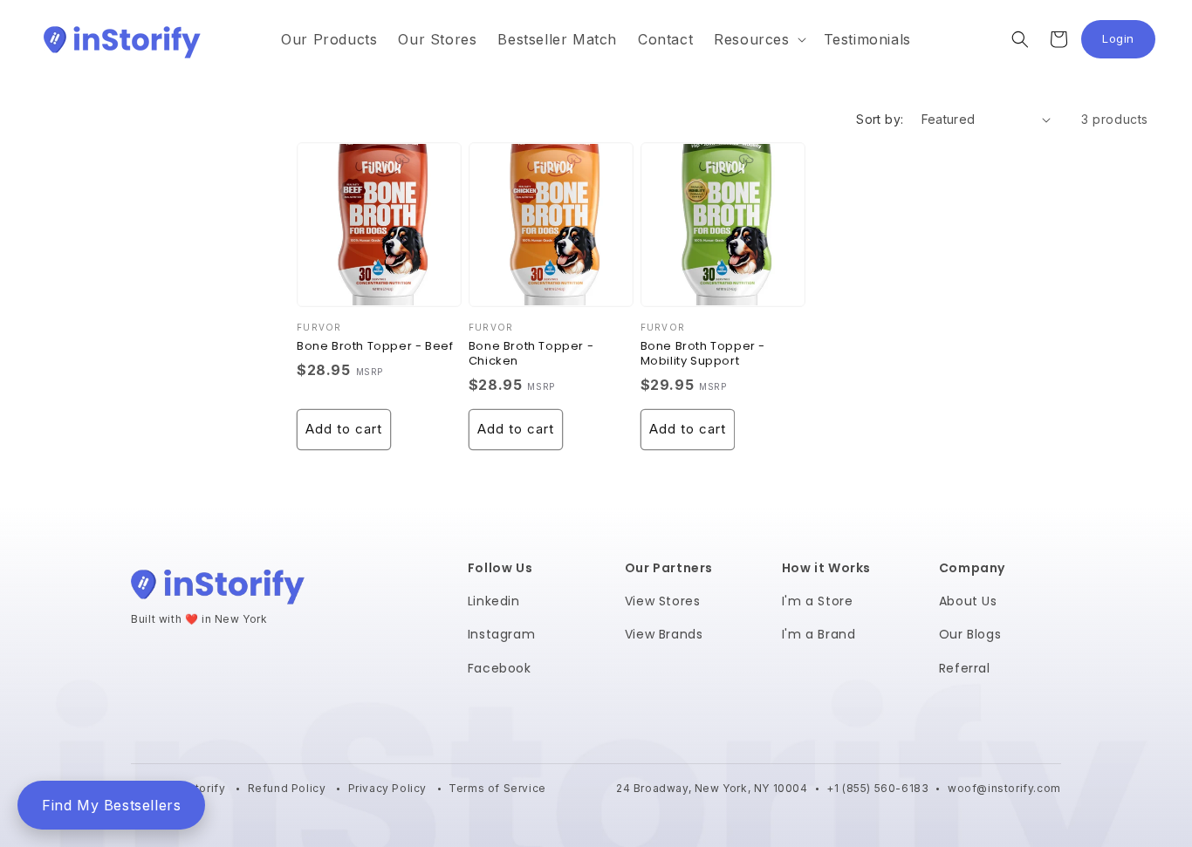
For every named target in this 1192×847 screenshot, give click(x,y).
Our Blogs (970, 634)
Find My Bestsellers (111, 805)
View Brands (664, 634)
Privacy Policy (389, 788)
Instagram (501, 634)
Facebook (499, 668)
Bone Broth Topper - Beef (375, 346)
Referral (964, 668)
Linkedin (494, 601)
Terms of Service (497, 788)
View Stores (663, 601)
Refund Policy (288, 788)
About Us (968, 601)
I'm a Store (817, 601)
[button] (757, 39)
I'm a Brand (819, 634)
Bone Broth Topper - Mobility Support (703, 354)
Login (1128, 43)
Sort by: (879, 119)
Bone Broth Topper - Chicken (531, 354)
